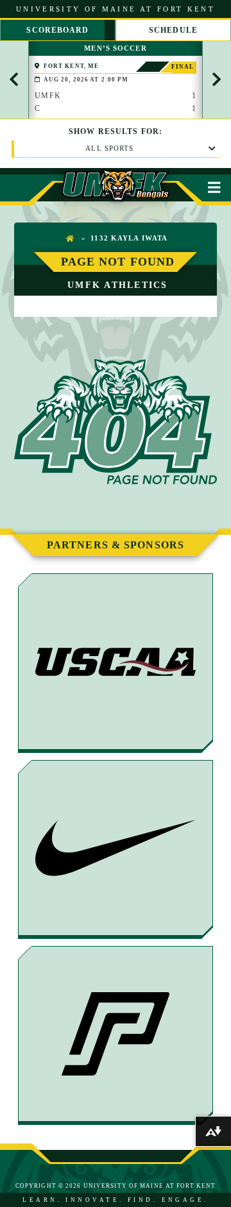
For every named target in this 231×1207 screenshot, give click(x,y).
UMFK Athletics (117, 285)
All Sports (109, 148)
